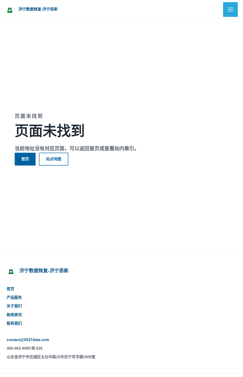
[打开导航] (230, 9)
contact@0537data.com (28, 340)
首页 (25, 159)
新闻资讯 (14, 315)
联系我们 (14, 323)
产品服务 (14, 297)
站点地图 (53, 159)
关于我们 (14, 306)
